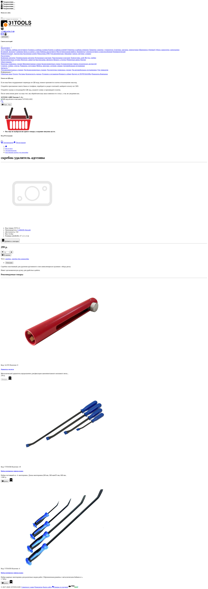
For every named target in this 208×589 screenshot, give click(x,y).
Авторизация (8, 143)
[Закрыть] (2, 46)
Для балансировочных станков (35, 70)
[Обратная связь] (2, 35)
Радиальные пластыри (43, 58)
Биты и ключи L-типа (32, 52)
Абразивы (68, 54)
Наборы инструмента (48, 52)
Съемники (19, 52)
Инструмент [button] (5, 48)
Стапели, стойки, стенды (10, 66)
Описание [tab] (9, 263)
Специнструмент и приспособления (99, 52)
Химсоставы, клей (77, 58)
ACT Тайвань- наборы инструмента (14, 50)
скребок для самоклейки (20, 259)
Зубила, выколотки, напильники (167, 50)
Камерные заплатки (8, 58)
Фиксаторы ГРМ (43, 54)
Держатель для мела (7, 369)
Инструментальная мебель (66, 52)
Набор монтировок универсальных (12, 471)
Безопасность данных (34, 74)
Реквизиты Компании (100, 74)
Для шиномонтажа (57, 54)
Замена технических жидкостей (85, 64)
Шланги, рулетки (59, 60)
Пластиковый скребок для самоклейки (16, 152)
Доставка (21, 74)
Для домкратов (102, 70)
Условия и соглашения (50, 74)
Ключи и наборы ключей (57, 50)
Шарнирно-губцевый (147, 50)
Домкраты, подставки (28, 66)
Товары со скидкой (61, 587)
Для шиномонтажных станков (12, 70)
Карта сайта (47, 587)
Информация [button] (6, 72)
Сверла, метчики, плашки (81, 54)
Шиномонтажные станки (32, 64)
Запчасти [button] (4, 68)
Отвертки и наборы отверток (78, 50)
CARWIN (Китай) (24, 230)
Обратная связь (6, 74)
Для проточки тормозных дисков (59, 70)
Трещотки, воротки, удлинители (101, 50)
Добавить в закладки (12, 241)
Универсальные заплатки (25, 58)
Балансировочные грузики (11, 60)
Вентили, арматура (28, 60)
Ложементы (80, 52)
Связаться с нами (27, 587)
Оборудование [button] (6, 62)
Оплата (15, 74)
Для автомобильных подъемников (84, 70)
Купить (5, 481)
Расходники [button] (5, 56)
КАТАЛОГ (5, 37)
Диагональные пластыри (61, 58)
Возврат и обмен (65, 74)
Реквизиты (38, 587)
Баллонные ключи (30, 54)
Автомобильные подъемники (74, 66)
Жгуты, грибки (90, 58)
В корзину (6, 255)
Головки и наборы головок (38, 50)
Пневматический (119, 52)
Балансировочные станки (51, 64)
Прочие (83, 60)
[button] (5, 35)
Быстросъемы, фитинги (44, 60)
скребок (8, 259)
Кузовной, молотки (8, 52)
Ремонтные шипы (73, 60)
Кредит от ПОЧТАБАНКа (81, 74)
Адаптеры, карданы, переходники (126, 50)
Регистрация (21, 143)
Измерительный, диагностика (12, 54)
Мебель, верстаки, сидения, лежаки (49, 66)
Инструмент (9, 148)
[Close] (14, 2)
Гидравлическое (67, 64)
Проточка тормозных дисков (11, 64)
